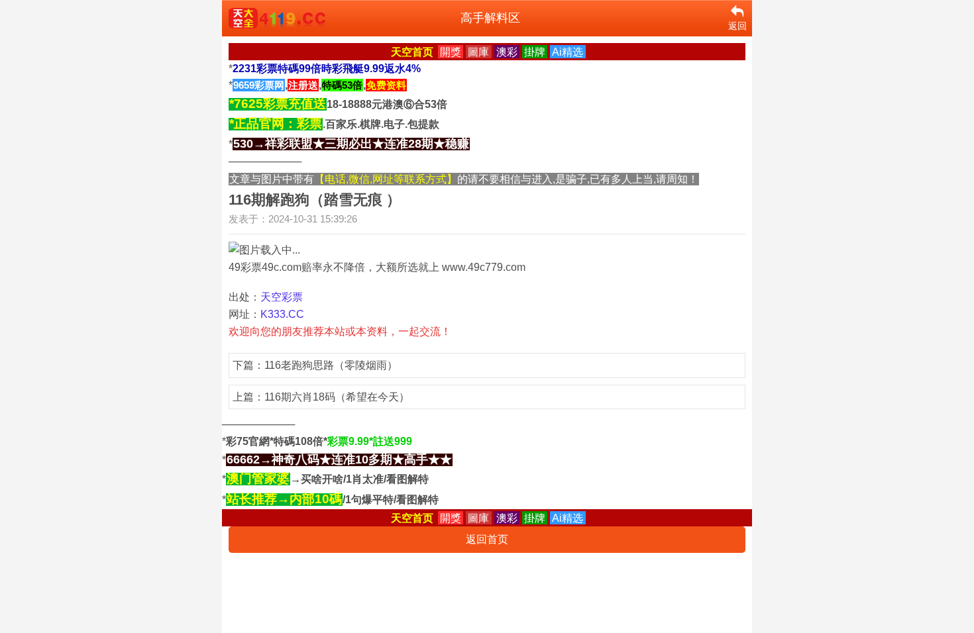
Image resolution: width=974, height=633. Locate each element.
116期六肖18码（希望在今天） (336, 397)
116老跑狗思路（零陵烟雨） (331, 365)
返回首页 (487, 539)
